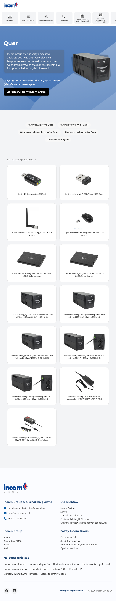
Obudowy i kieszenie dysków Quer (39, 132)
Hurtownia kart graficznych (96, 564)
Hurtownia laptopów (39, 564)
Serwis (63, 511)
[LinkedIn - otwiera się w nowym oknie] (14, 591)
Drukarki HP (75, 568)
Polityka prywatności (71, 590)
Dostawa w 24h (68, 537)
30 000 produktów (70, 540)
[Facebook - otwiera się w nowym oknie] (7, 591)
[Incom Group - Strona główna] (11, 5)
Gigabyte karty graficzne (53, 573)
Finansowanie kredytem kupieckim (78, 544)
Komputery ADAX (13, 540)
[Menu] (109, 5)
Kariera (7, 548)
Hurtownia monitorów (15, 568)
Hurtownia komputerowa (66, 564)
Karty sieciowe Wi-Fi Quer (74, 124)
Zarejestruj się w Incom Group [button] (26, 91)
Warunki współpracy (71, 515)
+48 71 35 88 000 (17, 518)
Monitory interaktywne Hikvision (21, 573)
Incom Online (67, 508)
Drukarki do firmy (39, 568)
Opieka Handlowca (70, 548)
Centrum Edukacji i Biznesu (74, 519)
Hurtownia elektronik (15, 564)
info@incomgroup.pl (19, 513)
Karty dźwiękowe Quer (40, 124)
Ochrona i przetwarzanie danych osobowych (83, 522)
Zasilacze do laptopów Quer (80, 132)
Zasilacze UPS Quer (58, 139)
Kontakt (8, 537)
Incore (7, 544)
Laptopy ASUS (59, 568)
